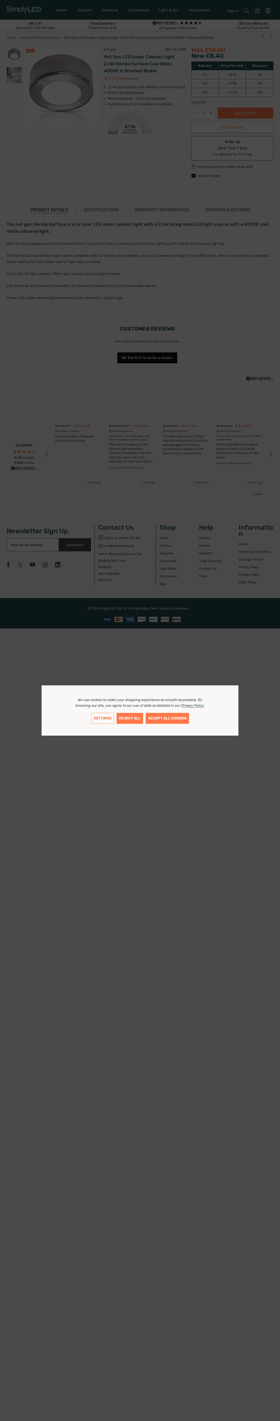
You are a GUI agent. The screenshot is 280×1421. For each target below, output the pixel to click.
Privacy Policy (192, 706)
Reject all (130, 718)
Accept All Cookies (167, 718)
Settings (103, 718)
